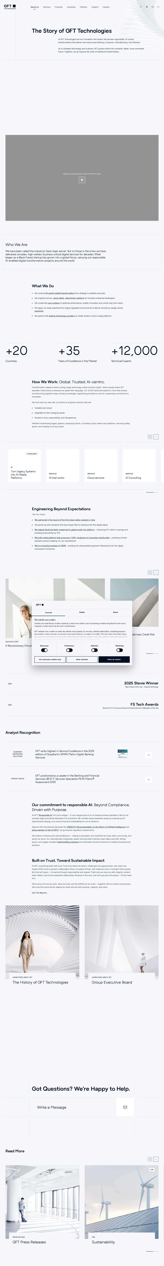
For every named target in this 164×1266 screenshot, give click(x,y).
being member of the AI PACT (45, 830)
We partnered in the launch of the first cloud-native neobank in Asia (65, 520)
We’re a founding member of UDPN (50, 546)
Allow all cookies (114, 659)
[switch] (69, 650)
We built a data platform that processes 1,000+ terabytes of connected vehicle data (72, 538)
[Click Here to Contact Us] (153, 7)
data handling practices (68, 842)
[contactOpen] (125, 1107)
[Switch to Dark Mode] (158, 7)
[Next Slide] (156, 436)
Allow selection (82, 659)
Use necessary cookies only (50, 659)
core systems (54, 303)
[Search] (141, 7)
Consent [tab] (48, 613)
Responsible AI (45, 815)
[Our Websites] (147, 7)
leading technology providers (62, 316)
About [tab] (115, 612)
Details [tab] (82, 612)
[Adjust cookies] (82, 180)
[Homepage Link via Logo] (10, 7)
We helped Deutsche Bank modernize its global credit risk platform (64, 530)
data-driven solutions (74, 298)
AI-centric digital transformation (60, 293)
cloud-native (58, 298)
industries (39, 311)
